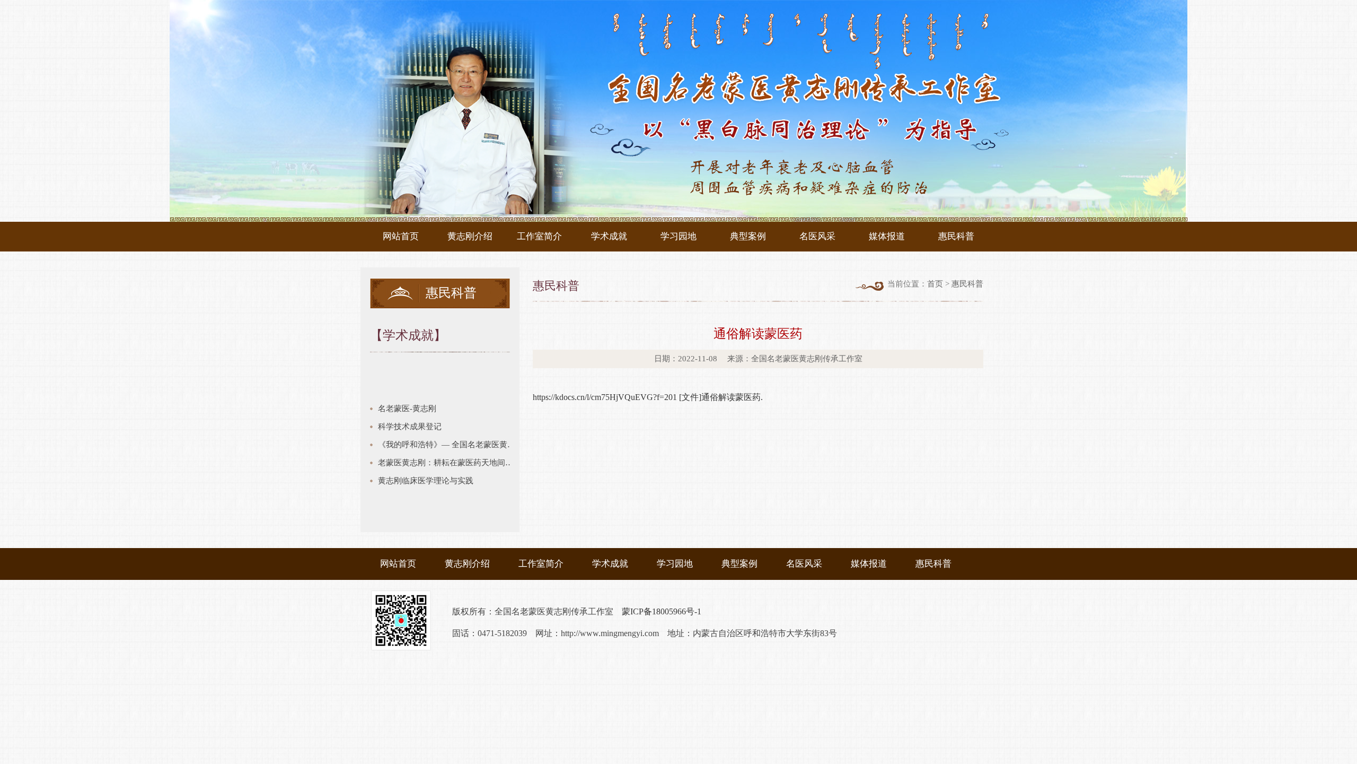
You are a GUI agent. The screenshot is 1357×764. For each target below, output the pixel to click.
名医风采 (817, 236)
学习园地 (678, 236)
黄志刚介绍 (469, 236)
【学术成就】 (408, 335)
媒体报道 (887, 236)
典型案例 (748, 236)
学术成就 (609, 236)
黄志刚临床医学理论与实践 (425, 480)
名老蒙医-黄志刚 (407, 408)
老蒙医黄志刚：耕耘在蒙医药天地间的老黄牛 (448, 462)
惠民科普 (956, 236)
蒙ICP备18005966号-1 (661, 611)
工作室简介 (539, 236)
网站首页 (401, 236)
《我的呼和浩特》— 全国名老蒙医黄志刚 (448, 444)
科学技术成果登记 (410, 426)
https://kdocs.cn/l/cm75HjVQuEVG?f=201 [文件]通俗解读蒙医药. (648, 397)
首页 (935, 284)
